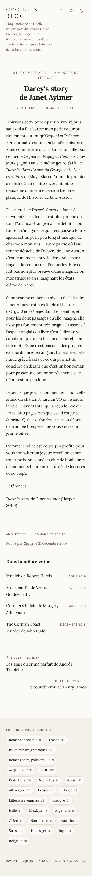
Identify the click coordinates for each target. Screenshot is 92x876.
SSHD (47, 770)
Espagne (61, 800)
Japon (65, 830)
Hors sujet (41, 830)
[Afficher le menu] (61, 10)
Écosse (45, 790)
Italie (15, 810)
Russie (74, 780)
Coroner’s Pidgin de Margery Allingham (32, 609)
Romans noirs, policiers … (31, 760)
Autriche (69, 821)
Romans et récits (60, 108)
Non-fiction (41, 821)
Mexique (38, 810)
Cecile (28, 543)
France (57, 740)
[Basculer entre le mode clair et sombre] (81, 10)
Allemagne (19, 790)
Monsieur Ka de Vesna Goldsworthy (26, 591)
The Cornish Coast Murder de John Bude (25, 628)
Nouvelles (49, 780)
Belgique (18, 841)
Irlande (69, 790)
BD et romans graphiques (31, 750)
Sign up (27, 861)
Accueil (11, 861)
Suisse (16, 830)
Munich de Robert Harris (29, 575)
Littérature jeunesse (26, 800)
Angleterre (26, 108)
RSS (45, 861)
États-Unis (20, 780)
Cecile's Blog (22, 12)
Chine (15, 821)
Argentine (65, 810)
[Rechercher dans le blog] (71, 10)
